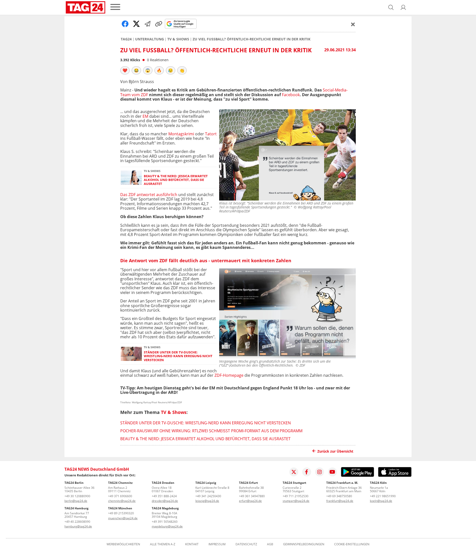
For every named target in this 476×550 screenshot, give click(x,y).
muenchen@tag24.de (123, 518)
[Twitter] (293, 471)
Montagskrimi (181, 134)
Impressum (217, 544)
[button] (403, 7)
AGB (270, 544)
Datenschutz (246, 544)
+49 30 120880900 (77, 496)
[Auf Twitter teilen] (136, 24)
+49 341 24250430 (208, 496)
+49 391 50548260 (165, 522)
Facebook (291, 94)
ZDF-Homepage (228, 375)
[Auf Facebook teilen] (125, 24)
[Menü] (115, 7)
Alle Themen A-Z (162, 544)
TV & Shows (178, 39)
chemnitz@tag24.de (122, 501)
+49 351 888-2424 (164, 496)
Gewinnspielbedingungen (303, 544)
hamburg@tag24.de (78, 526)
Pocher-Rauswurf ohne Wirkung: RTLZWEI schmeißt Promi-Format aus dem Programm (211, 431)
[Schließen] (353, 24)
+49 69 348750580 (339, 496)
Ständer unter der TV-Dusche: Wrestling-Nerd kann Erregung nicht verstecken (178, 356)
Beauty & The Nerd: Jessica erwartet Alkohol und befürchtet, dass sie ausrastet (176, 180)
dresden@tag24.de (165, 501)
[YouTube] (332, 471)
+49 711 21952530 (295, 496)
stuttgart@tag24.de (296, 501)
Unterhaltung (149, 39)
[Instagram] (319, 471)
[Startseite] (85, 7)
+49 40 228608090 (77, 522)
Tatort (211, 134)
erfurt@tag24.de (250, 501)
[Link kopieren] (159, 24)
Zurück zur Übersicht (335, 451)
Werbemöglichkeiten (123, 544)
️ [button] (124, 70)
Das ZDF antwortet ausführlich (148, 194)
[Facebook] (306, 471)
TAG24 (126, 39)
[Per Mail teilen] (147, 24)
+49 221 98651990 (383, 496)
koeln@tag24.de (381, 501)
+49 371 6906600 (120, 496)
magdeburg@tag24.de (167, 526)
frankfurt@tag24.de (339, 501)
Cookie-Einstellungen (351, 544)
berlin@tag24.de (75, 501)
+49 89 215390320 (121, 513)
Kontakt (192, 544)
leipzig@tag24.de (207, 501)
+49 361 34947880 (252, 496)
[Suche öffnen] (391, 7)
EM (145, 116)
